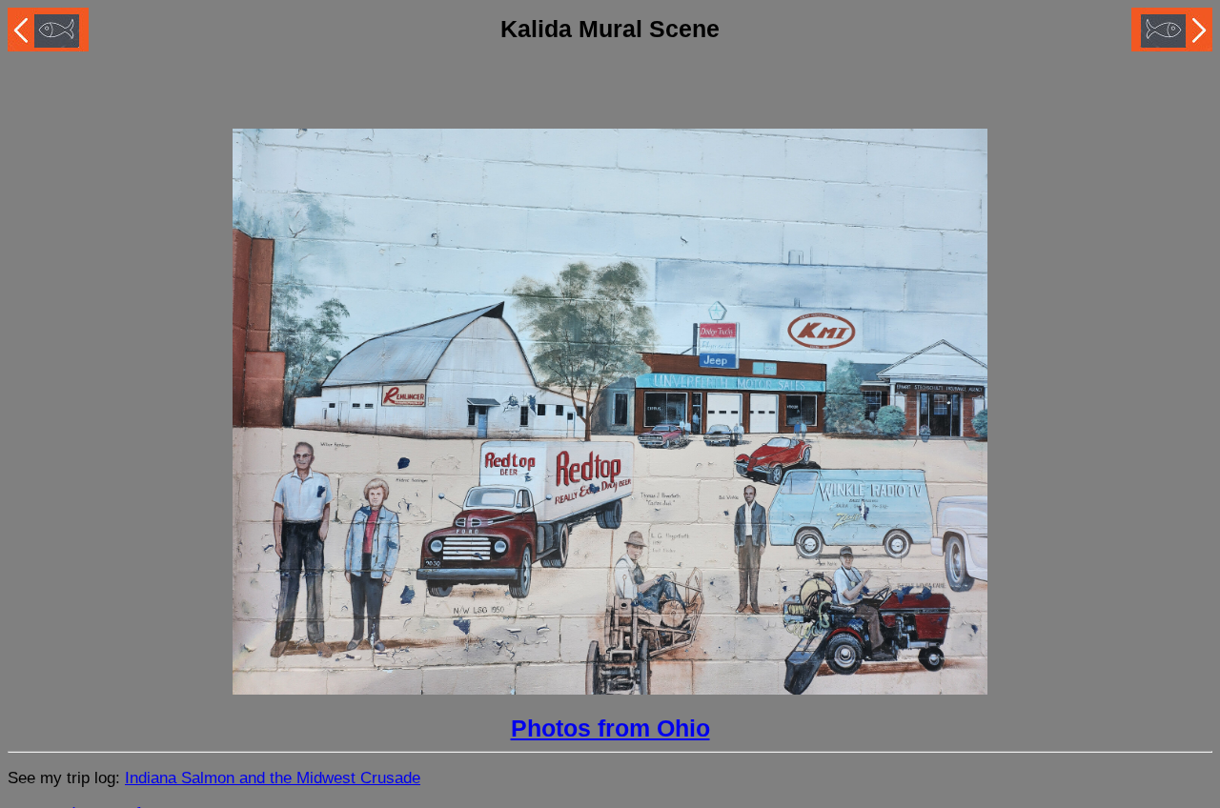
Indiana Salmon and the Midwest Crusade (272, 778)
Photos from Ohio (610, 728)
